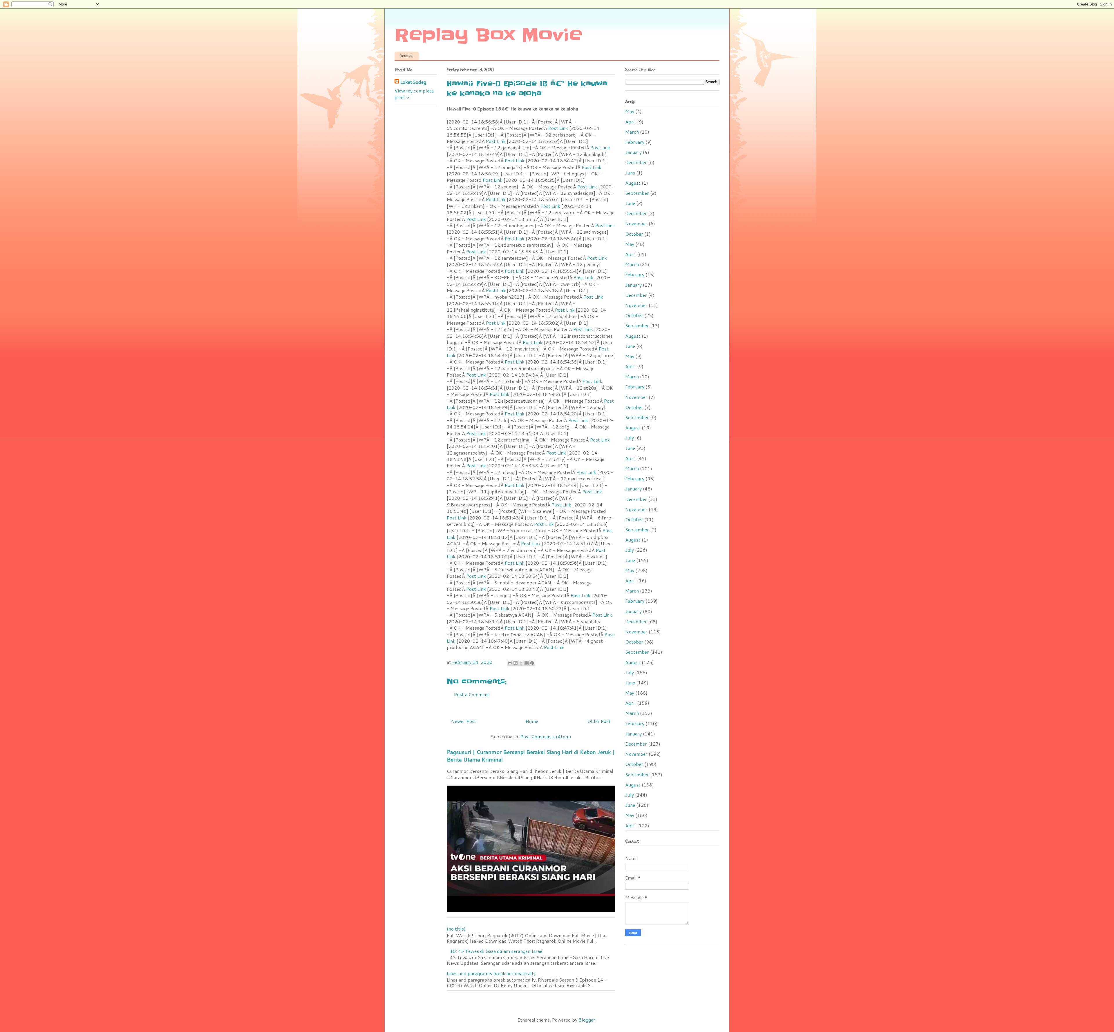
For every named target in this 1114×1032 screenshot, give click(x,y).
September (637, 193)
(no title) (456, 928)
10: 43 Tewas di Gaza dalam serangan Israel (497, 951)
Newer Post (463, 721)
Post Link (558, 128)
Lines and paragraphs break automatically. (492, 973)
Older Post (599, 721)
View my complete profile (414, 93)
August (633, 182)
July (629, 437)
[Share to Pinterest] (532, 663)
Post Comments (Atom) (545, 736)
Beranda (406, 56)
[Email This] (510, 663)
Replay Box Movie (488, 35)
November (636, 223)
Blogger (586, 1019)
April (630, 121)
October (634, 233)
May (629, 111)
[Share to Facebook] (526, 663)
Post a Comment (471, 694)
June (630, 172)
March (632, 131)
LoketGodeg (413, 82)
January (633, 152)
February (634, 142)
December (636, 162)
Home (532, 721)
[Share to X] (521, 663)
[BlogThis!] (515, 663)
